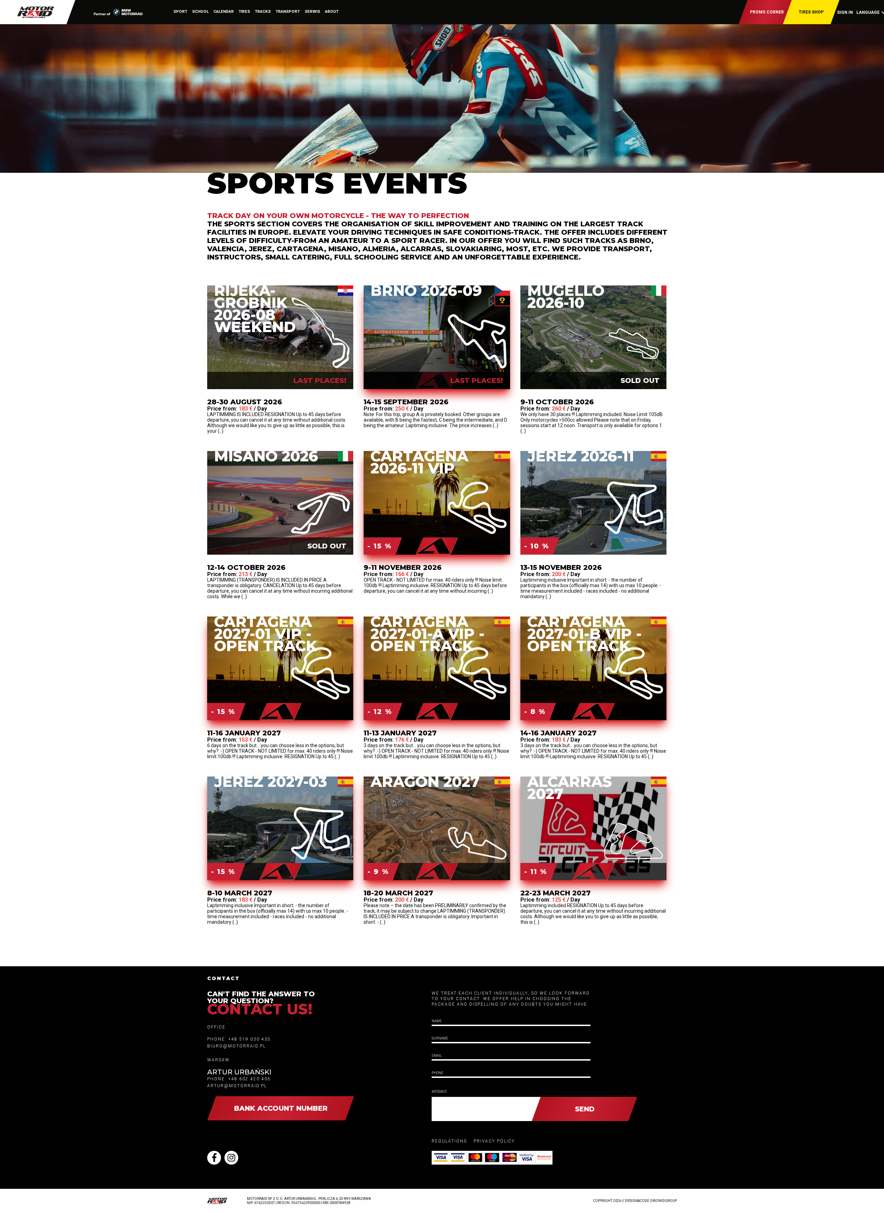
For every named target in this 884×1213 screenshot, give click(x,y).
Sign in (845, 12)
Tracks (263, 11)
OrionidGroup (663, 1201)
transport (288, 11)
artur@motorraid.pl (237, 1085)
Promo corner (767, 12)
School (200, 11)
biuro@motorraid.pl (236, 1046)
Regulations (449, 1141)
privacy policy (494, 1141)
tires (244, 11)
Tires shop (811, 12)
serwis (312, 11)
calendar (223, 11)
